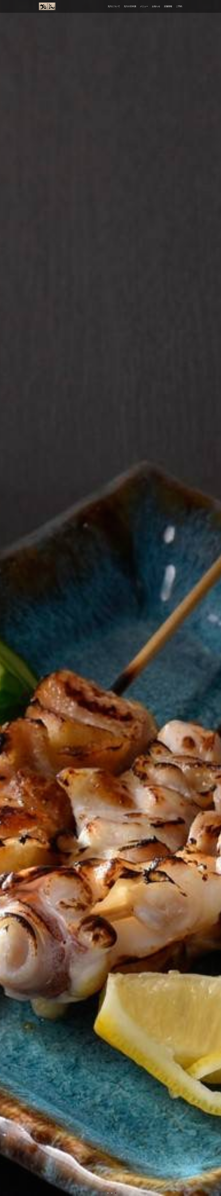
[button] (108, 1193)
